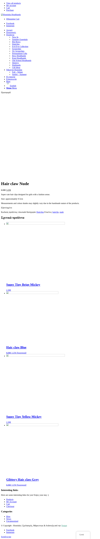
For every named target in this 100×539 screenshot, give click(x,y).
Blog (8, 516)
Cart (8, 8)
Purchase (10, 10)
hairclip (55, 212)
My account (11, 5)
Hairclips (40, 212)
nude (62, 212)
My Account (11, 502)
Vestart (64, 525)
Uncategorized (12, 521)
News (8, 519)
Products (9, 499)
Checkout (10, 506)
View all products (13, 3)
